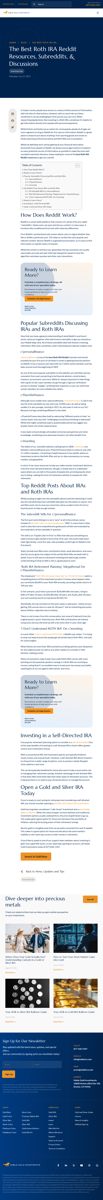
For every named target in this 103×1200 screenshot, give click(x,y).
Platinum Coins (9, 1128)
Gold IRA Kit (27, 1132)
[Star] (97, 1165)
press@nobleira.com (83, 1069)
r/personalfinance (35, 179)
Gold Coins (7, 1116)
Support (52, 1136)
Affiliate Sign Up (81, 1124)
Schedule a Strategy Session (38, 298)
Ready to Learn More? (33, 173)
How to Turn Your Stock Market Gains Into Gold (74, 958)
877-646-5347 (80, 1048)
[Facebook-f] (58, 1165)
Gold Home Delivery (30, 1128)
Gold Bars (7, 1112)
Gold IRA (26, 1120)
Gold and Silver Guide (84, 1112)
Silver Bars (7, 1120)
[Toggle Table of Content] (76, 165)
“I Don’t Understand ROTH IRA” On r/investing (46, 197)
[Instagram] (89, 1165)
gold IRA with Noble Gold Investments (71, 803)
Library (78, 1116)
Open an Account (56, 1140)
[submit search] (34, 4)
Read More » (10, 972)
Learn (51, 1124)
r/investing (32, 185)
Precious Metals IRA (30, 1116)
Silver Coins (8, 1124)
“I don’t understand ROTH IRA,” (48, 634)
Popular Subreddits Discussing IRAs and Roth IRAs (45, 176)
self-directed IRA (80, 742)
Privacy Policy (54, 1144)
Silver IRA (26, 1124)
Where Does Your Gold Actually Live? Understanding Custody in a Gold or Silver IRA (25, 959)
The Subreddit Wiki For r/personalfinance (44, 191)
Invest (51, 1120)
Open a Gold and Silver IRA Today (38, 207)
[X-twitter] (74, 1165)
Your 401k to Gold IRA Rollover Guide (74, 1011)
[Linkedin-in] (66, 1165)
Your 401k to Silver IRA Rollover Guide (26, 1011)
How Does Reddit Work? (34, 169)
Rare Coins (26, 1112)
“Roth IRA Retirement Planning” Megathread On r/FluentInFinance (53, 194)
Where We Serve (55, 1132)
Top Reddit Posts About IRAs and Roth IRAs (42, 188)
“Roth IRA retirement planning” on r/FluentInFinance (60, 576)
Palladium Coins (9, 1132)
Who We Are (54, 1128)
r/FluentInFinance (35, 182)
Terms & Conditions (57, 1148)
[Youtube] (81, 1165)
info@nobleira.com (83, 1059)
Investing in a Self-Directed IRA (37, 203)
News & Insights (81, 1120)
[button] (97, 12)
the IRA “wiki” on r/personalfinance (48, 523)
